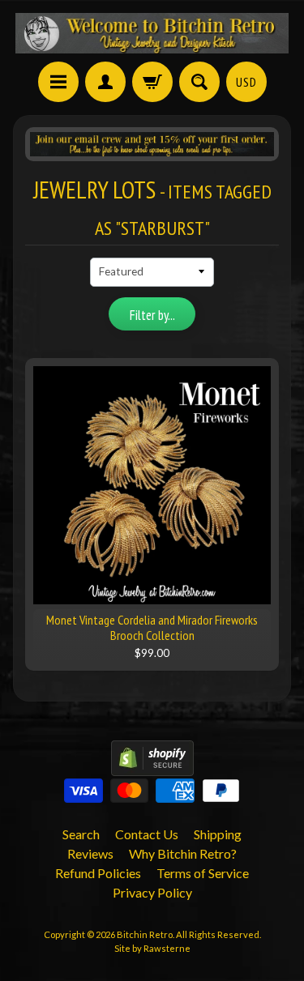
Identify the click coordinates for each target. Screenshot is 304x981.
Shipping (218, 834)
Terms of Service (202, 873)
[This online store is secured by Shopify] (152, 766)
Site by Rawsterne (152, 948)
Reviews (90, 853)
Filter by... (152, 315)
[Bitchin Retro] (152, 33)
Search (81, 834)
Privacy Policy (152, 892)
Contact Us (146, 834)
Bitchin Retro (145, 934)
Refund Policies (98, 873)
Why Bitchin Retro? (183, 853)
